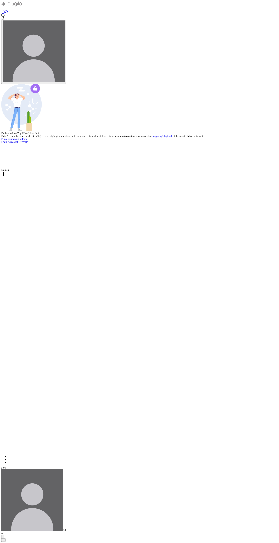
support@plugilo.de (163, 136)
